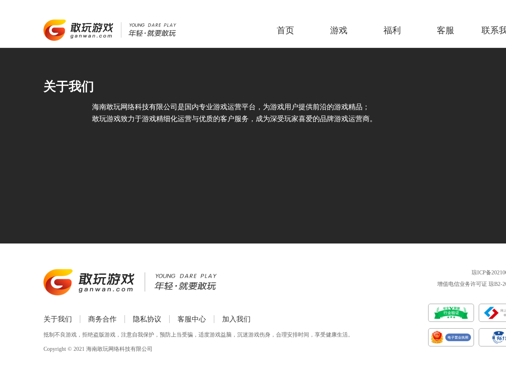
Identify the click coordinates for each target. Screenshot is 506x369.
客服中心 (191, 319)
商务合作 (102, 319)
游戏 (338, 30)
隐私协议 (147, 319)
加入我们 (236, 319)
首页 (285, 30)
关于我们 (57, 319)
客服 (445, 30)
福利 (392, 30)
